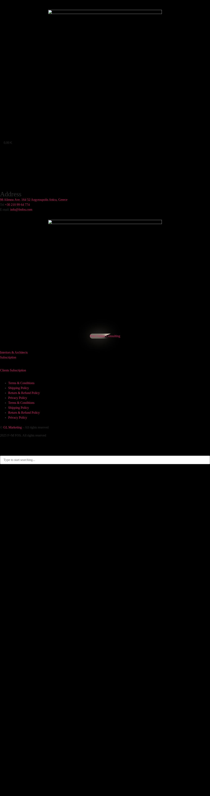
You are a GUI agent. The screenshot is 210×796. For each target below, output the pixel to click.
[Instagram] (3, 340)
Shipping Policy (18, 388)
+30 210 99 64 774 (17, 204)
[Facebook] (1, 340)
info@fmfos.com (21, 209)
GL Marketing (12, 427)
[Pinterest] (5, 340)
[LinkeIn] (6, 340)
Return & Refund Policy (24, 393)
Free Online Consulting (105, 336)
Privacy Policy (17, 398)
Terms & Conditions (21, 383)
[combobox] (105, 460)
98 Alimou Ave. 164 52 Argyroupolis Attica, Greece (33, 199)
